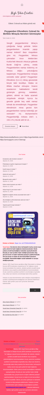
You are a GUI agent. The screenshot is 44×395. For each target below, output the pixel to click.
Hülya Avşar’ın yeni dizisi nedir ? (12, 189)
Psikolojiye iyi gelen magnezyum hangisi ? (15, 164)
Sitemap (22, 140)
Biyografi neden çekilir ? (10, 179)
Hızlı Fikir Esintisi (22, 13)
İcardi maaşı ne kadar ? (9, 169)
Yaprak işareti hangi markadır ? (12, 205)
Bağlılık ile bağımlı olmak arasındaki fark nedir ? (16, 195)
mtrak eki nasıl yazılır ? (9, 174)
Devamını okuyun (11, 126)
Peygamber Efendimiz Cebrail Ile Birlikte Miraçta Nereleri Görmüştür (22, 32)
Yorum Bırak (25, 126)
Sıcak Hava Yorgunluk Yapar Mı (12, 308)
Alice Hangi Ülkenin (8, 302)
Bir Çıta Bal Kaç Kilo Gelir (10, 314)
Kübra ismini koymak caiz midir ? (12, 184)
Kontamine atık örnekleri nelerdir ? (13, 159)
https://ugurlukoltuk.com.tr (33, 137)
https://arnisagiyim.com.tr (9, 140)
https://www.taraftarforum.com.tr (12, 137)
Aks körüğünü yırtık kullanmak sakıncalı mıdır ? (16, 200)
